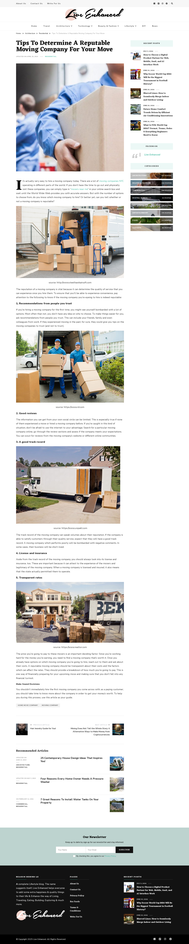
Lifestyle (129, 26)
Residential (51, 56)
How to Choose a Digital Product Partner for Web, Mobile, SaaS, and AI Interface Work (156, 60)
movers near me (79, 189)
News (155, 26)
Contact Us (37, 3)
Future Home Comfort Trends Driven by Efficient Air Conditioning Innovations (158, 113)
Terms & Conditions (75, 909)
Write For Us (54, 3)
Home (34, 26)
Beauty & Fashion (107, 26)
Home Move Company (28, 705)
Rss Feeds (75, 901)
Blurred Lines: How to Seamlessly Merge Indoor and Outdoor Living (156, 97)
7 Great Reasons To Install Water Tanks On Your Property (69, 801)
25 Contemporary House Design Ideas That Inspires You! (71, 759)
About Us (21, 3)
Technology (84, 26)
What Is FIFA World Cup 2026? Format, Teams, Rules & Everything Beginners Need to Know (157, 130)
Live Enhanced (152, 154)
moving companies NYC (111, 181)
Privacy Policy (110, 856)
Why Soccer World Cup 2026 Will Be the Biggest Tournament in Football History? (157, 79)
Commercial (22, 804)
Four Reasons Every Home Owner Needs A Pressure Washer (71, 780)
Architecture (63, 26)
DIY (144, 26)
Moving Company (50, 705)
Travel (46, 26)
